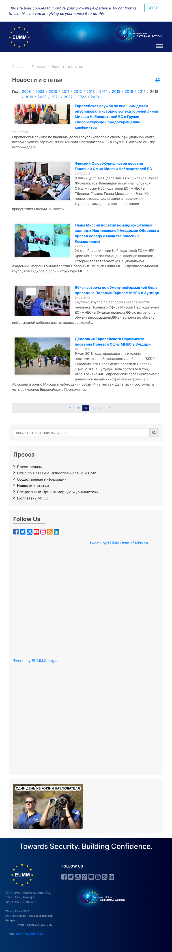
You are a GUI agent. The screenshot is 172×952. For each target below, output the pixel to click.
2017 (142, 91)
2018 (154, 91)
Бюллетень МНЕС (32, 498)
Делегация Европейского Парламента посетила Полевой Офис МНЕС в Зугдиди (113, 341)
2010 (53, 91)
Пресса (39, 66)
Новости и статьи (67, 66)
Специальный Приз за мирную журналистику (57, 492)
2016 (129, 91)
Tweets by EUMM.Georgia (35, 660)
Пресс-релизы (30, 466)
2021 (55, 97)
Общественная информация (42, 479)
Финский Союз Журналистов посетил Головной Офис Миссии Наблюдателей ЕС (113, 166)
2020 (42, 97)
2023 (81, 97)
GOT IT (153, 8)
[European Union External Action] (100, 897)
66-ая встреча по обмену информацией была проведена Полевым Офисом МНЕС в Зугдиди (117, 290)
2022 (68, 97)
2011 (65, 91)
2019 (29, 97)
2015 (116, 91)
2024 (95, 97)
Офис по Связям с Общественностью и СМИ (57, 473)
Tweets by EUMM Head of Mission (118, 543)
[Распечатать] (157, 80)
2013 (90, 91)
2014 (103, 91)
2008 (26, 91)
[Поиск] (154, 432)
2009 (39, 91)
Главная (19, 66)
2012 (78, 91)
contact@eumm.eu (30, 934)
